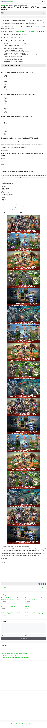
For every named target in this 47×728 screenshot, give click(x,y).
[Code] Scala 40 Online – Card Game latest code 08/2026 (15, 649)
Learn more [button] (4, 558)
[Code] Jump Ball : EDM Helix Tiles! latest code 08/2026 (14, 653)
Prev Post (4, 587)
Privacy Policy (22, 723)
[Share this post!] (39, 584)
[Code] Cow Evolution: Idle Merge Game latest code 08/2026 (15, 657)
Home (2, 5)
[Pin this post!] (45, 584)
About (12, 723)
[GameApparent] (7, 1)
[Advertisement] (23, 36)
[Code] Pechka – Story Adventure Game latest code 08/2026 (15, 651)
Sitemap (34, 723)
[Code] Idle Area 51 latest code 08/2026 (11, 655)
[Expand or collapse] (45, 17)
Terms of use (28, 723)
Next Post (43, 587)
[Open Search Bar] (39, 1)
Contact (16, 723)
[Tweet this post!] (41, 584)
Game (4, 5)
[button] (23, 224)
